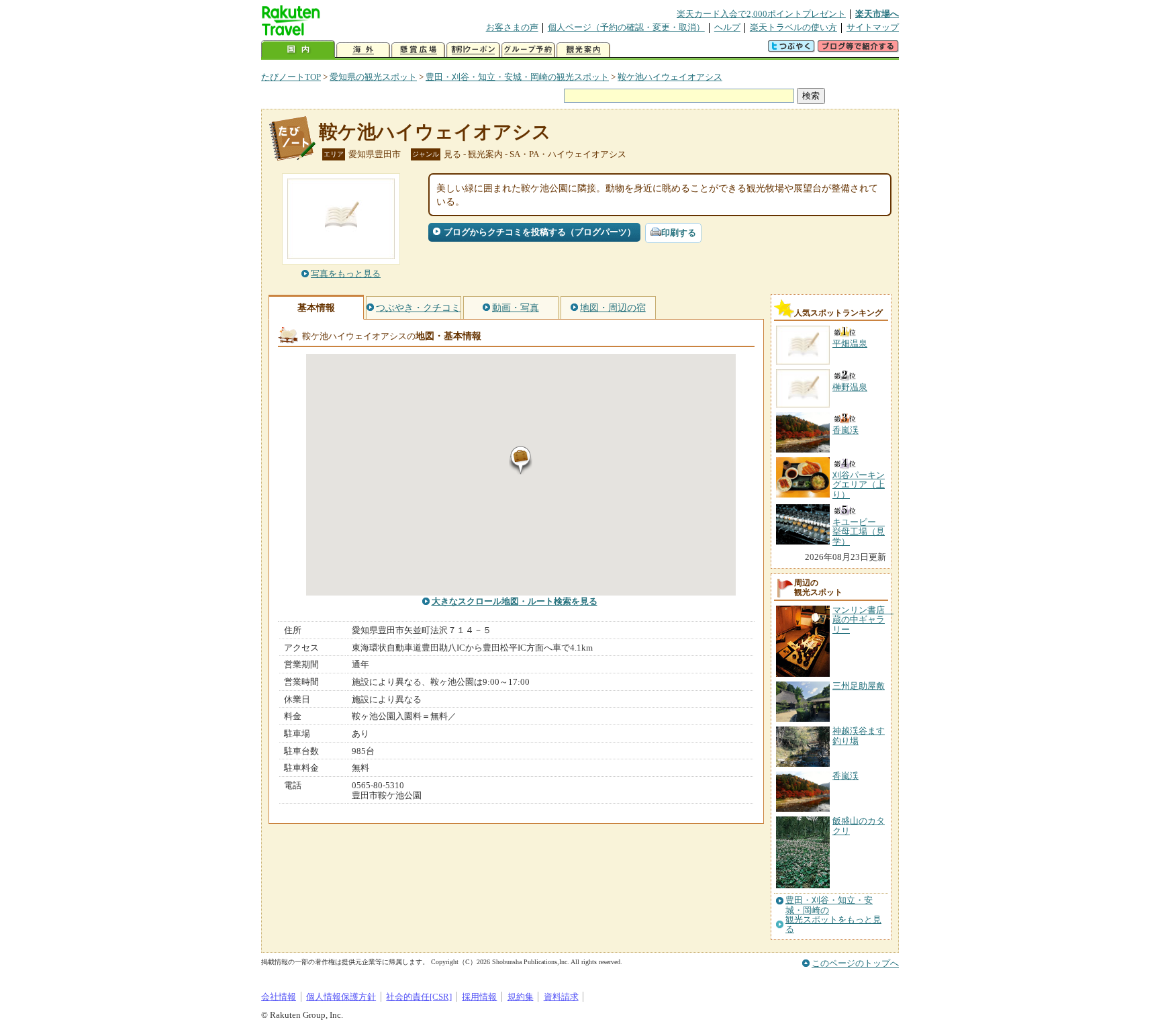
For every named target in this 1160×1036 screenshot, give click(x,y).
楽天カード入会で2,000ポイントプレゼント (761, 14)
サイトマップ (873, 27)
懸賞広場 (418, 50)
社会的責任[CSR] (419, 997)
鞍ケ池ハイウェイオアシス (670, 77)
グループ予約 (528, 50)
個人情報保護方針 (341, 997)
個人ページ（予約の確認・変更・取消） (626, 27)
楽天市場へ (877, 14)
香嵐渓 (845, 776)
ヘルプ (727, 27)
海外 (363, 50)
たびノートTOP (291, 77)
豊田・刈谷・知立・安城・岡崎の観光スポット (517, 77)
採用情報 (479, 997)
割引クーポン (473, 50)
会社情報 (278, 997)
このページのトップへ (855, 963)
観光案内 (583, 50)
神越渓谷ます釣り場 (858, 735)
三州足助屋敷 (858, 686)
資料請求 (561, 997)
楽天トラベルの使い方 (793, 27)
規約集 (521, 997)
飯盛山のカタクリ (858, 825)
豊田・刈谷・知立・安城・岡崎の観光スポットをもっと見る (833, 915)
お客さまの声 (512, 27)
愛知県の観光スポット (373, 77)
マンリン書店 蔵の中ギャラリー (862, 619)
